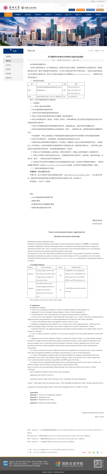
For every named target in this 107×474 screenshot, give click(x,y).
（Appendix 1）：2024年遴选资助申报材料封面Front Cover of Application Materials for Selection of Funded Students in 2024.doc (65, 430)
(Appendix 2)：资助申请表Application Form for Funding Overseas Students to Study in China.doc (56, 435)
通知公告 (8, 60)
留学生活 (48, 14)
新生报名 (71, 10)
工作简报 (88, 14)
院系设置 (8, 73)
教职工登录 (100, 10)
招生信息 (28, 14)
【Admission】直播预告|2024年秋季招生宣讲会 (44, 452)
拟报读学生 (9, 78)
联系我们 (93, 1)
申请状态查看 (80, 10)
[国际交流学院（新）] (19, 9)
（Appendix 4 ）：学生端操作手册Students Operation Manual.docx (48, 441)
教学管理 (38, 14)
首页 (8, 14)
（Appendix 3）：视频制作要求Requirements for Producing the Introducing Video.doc (53, 438)
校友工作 (68, 14)
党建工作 (78, 14)
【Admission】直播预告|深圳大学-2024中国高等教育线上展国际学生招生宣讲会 (53, 449)
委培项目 (98, 14)
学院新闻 (8, 56)
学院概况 (18, 14)
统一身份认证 (101, 1)
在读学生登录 (90, 10)
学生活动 (8, 65)
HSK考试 (58, 14)
